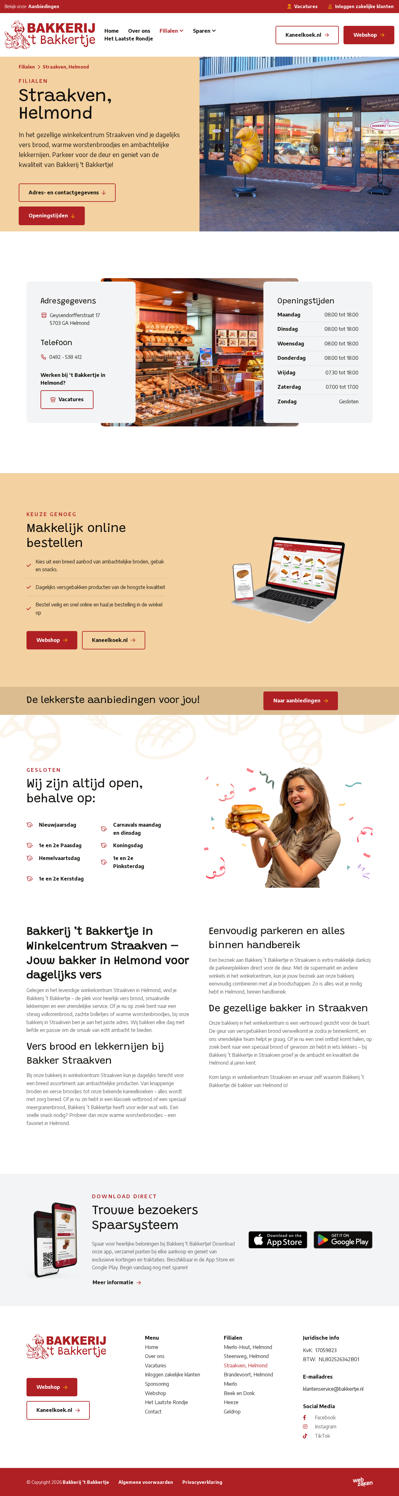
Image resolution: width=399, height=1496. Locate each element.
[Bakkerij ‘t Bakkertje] (50, 35)
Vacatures (155, 1365)
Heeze (231, 1402)
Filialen (169, 31)
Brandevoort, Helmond (248, 1374)
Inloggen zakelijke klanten (172, 1374)
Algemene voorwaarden (145, 1482)
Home (111, 31)
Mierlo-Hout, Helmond (248, 1347)
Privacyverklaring (202, 1482)
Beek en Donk (239, 1393)
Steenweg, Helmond (246, 1356)
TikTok (322, 1436)
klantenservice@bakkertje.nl (333, 1389)
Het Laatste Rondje (128, 39)
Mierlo (230, 1384)
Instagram (325, 1426)
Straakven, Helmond (245, 1365)
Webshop (155, 1393)
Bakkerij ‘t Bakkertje (86, 1482)
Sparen (201, 31)
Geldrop (232, 1411)
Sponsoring (157, 1384)
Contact (153, 1411)
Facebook (325, 1417)
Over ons (139, 31)
